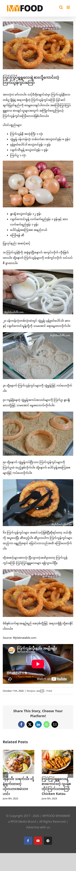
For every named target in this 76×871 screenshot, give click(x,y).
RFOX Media (19, 821)
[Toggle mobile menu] (68, 7)
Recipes (31, 690)
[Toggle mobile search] (61, 7)
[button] (5, 775)
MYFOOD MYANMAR (56, 816)
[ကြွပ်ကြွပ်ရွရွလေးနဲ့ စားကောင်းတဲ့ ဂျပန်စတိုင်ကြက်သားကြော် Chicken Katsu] (57, 752)
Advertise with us (38, 827)
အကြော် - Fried (44, 690)
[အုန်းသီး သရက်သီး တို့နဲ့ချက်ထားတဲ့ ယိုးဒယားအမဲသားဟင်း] (18, 752)
